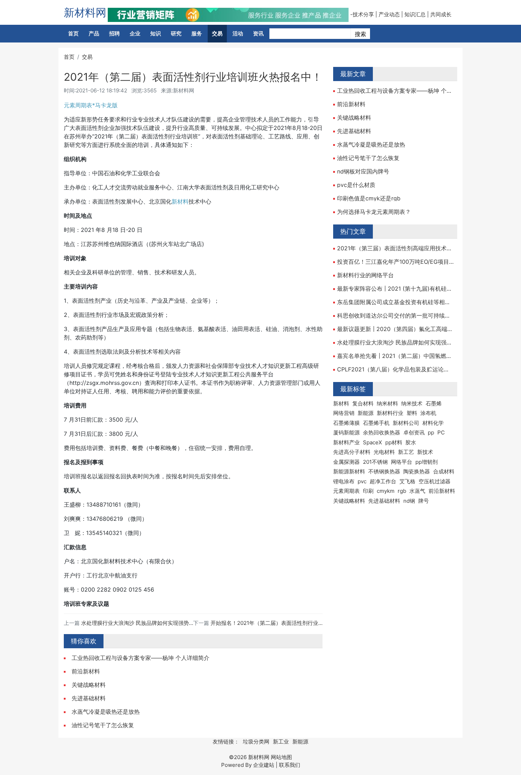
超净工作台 (383, 481)
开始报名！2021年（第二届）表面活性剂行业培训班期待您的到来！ (291, 623)
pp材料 (393, 442)
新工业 (281, 741)
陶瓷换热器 (416, 471)
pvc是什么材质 (356, 185)
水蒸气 (417, 491)
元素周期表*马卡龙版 (91, 105)
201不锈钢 (375, 461)
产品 (94, 33)
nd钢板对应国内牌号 (363, 171)
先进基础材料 (89, 698)
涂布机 (428, 413)
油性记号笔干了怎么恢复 (103, 725)
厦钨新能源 (346, 432)
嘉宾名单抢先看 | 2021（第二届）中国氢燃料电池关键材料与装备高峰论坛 (395, 356)
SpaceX (372, 442)
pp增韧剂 (426, 461)
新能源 (366, 413)
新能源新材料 (349, 471)
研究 (176, 33)
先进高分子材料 (351, 452)
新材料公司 (406, 423)
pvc (362, 481)
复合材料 (363, 403)
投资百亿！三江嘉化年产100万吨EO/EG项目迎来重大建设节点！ (395, 261)
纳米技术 (411, 403)
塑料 (412, 413)
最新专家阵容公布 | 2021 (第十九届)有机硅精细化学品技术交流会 (395, 288)
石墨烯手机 (376, 423)
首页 (73, 33)
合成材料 (443, 471)
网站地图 (281, 757)
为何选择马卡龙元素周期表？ (374, 212)
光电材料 (384, 452)
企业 (135, 33)
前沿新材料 (86, 671)
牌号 (423, 500)
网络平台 (401, 461)
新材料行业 (390, 413)
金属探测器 (346, 461)
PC (441, 432)
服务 (196, 33)
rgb (402, 491)
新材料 (180, 201)
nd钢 (409, 500)
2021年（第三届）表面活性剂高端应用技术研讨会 (395, 248)
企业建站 (263, 765)
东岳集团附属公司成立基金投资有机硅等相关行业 (395, 302)
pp (431, 432)
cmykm (385, 491)
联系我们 (289, 765)
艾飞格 (407, 481)
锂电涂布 (343, 481)
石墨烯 (434, 403)
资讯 (258, 33)
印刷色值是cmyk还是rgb (368, 198)
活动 (238, 33)
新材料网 (85, 12)
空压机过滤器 (434, 481)
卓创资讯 (414, 432)
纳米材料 (387, 403)
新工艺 (406, 452)
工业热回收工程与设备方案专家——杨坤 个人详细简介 (140, 658)
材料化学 (433, 423)
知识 (155, 33)
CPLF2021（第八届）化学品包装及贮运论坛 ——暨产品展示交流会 (395, 369)
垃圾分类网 (256, 741)
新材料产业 (346, 442)
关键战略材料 (89, 685)
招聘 (114, 33)
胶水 (410, 442)
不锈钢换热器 (384, 471)
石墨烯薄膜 (346, 423)
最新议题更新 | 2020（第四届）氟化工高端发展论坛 (395, 329)
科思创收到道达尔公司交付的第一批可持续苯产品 (395, 315)
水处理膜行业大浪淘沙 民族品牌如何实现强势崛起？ (143, 623)
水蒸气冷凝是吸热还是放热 (106, 711)
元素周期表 (346, 491)
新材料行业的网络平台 (365, 275)
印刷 (368, 491)
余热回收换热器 (381, 432)
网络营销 (343, 413)
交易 (217, 33)
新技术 (425, 452)
